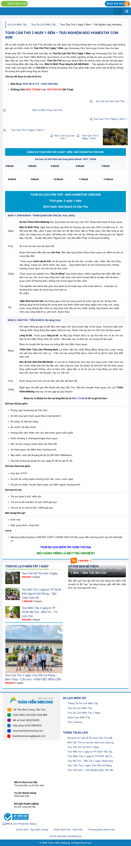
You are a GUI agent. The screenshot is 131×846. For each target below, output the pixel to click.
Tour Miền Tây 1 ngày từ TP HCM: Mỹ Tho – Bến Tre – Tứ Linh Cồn (39, 612)
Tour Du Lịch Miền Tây (43, 24)
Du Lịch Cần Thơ (67, 53)
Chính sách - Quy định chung (32, 829)
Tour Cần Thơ (54, 60)
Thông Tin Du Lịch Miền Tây (83, 703)
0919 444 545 (114, 3)
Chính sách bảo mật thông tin (66, 836)
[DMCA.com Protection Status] (20, 823)
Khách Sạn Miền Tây (79, 717)
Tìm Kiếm (118, 11)
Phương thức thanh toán (102, 829)
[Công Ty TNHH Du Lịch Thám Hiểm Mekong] (16, 812)
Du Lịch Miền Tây (17, 24)
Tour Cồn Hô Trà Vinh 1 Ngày (39, 573)
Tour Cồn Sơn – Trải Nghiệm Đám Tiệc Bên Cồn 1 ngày (97, 770)
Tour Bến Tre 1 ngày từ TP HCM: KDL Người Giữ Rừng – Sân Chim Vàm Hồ (41, 593)
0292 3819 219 (17, 3)
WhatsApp (101, 3)
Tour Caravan (75, 722)
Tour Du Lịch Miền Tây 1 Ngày (26, 566)
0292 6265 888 (50, 83)
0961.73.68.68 (80, 398)
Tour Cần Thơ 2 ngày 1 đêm (48, 48)
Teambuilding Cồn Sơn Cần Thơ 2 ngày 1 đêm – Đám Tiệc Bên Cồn (96, 570)
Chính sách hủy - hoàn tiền (68, 829)
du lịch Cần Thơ (34, 44)
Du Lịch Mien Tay (24, 11)
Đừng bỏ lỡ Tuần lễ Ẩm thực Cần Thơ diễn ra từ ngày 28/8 (99, 737)
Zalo (31, 3)
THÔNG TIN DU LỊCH (75, 732)
